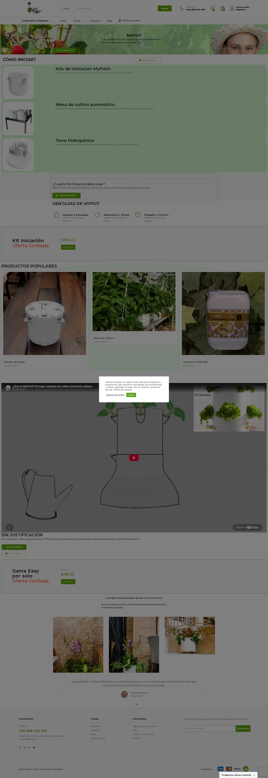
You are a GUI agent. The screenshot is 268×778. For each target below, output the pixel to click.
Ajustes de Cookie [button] (115, 395)
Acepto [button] (131, 395)
